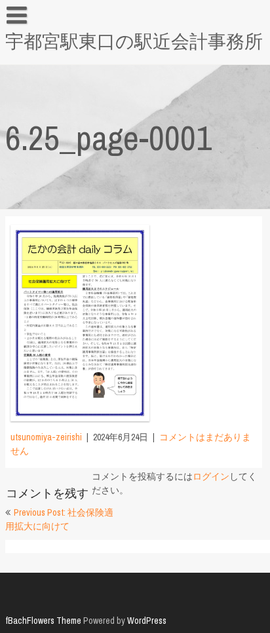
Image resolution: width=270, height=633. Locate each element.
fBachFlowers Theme (43, 620)
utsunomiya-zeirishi (46, 437)
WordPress (146, 620)
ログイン (211, 476)
